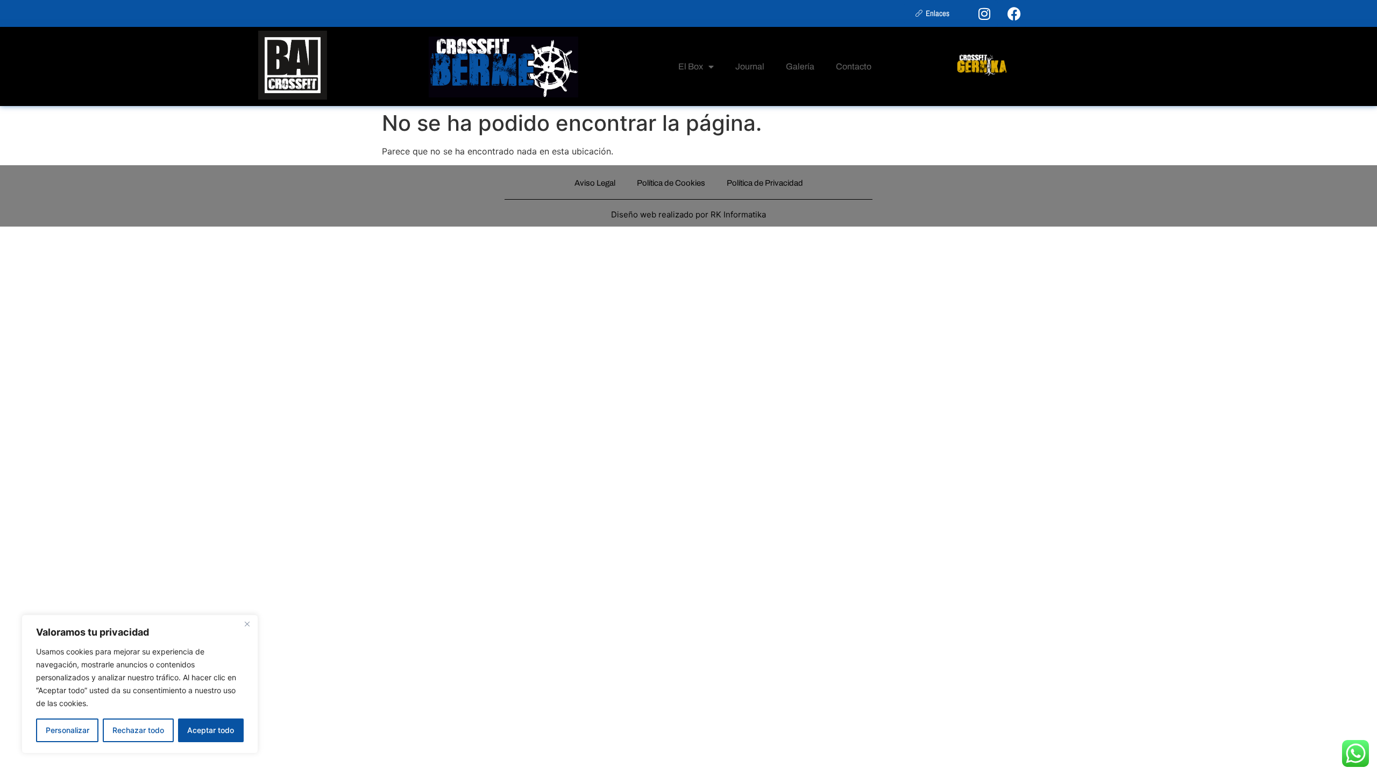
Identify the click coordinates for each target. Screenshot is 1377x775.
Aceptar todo (210, 730)
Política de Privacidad (765, 183)
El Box (690, 66)
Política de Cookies (671, 183)
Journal (749, 66)
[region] (140, 684)
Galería (800, 66)
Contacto (853, 66)
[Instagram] (984, 13)
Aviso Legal (594, 183)
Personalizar (67, 730)
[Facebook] (1013, 13)
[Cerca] (246, 623)
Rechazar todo (138, 730)
